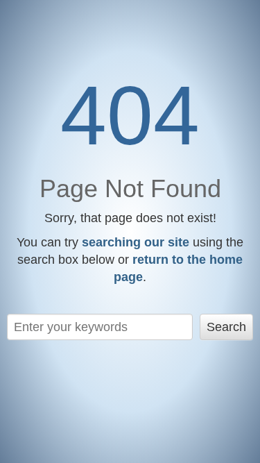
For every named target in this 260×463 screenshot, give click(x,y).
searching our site (135, 242)
